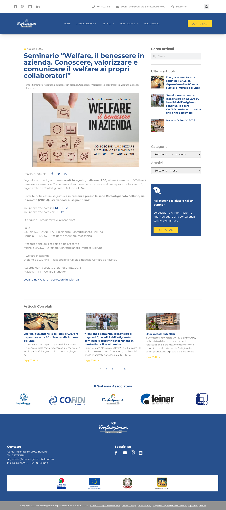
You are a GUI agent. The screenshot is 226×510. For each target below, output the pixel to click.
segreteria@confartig (20, 459)
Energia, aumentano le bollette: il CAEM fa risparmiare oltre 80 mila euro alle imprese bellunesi (51, 337)
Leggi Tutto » (31, 360)
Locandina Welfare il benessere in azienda (51, 279)
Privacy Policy (129, 505)
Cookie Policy (144, 505)
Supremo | (193, 505)
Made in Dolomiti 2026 (180, 120)
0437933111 (18, 455)
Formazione (127, 23)
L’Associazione (85, 23)
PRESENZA (60, 208)
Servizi (107, 23)
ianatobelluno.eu (43, 459)
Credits (202, 505)
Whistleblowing (112, 505)
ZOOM (60, 212)
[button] (206, 6)
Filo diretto (151, 23)
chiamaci (171, 220)
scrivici (158, 220)
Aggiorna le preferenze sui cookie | (170, 505)
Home (67, 23)
